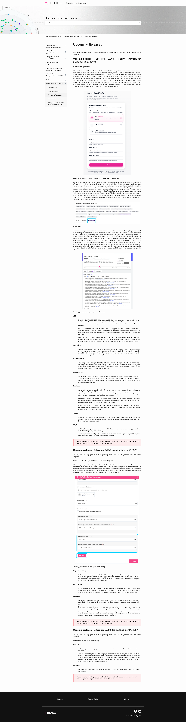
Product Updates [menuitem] (53, 91)
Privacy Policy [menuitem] (93, 699)
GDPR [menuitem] (126, 699)
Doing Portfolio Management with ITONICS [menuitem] (54, 75)
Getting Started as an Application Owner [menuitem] (52, 52)
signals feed (84, 233)
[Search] (139, 23)
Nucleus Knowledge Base (53, 36)
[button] (65, 45)
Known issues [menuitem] (52, 99)
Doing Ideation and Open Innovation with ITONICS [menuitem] (54, 69)
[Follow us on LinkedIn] (135, 711)
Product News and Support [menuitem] (54, 83)
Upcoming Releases (91, 36)
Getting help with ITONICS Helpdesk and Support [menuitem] (56, 103)
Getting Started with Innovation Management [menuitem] (53, 46)
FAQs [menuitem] (47, 79)
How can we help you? (61, 18)
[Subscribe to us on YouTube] (139, 711)
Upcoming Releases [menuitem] (55, 95)
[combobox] (91, 23)
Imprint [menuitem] (60, 699)
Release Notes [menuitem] (52, 87)
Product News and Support (73, 36)
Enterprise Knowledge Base (76, 3)
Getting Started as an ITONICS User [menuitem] (52, 57)
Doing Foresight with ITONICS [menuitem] (52, 63)
